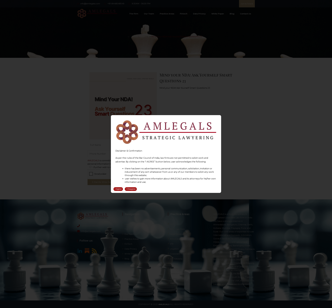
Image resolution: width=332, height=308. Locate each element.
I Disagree (131, 189)
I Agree (118, 189)
